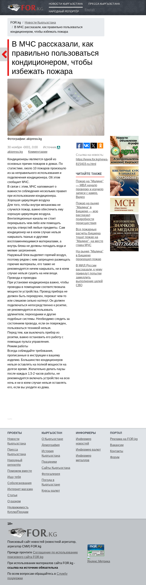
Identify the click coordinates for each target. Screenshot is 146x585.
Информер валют (88, 449)
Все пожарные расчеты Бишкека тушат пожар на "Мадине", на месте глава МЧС (89, 237)
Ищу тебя (14, 477)
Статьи (12, 495)
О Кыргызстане (52, 439)
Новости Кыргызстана (66, 3)
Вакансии (117, 445)
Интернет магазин (20, 489)
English (90, 9)
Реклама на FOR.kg (124, 439)
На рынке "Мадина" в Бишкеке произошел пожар (89, 255)
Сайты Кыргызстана (56, 467)
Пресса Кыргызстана (104, 3)
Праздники (49, 461)
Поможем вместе (19, 470)
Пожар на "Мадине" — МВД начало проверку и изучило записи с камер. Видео (90, 189)
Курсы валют (51, 490)
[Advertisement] (90, 348)
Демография (51, 445)
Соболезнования (19, 483)
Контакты (116, 451)
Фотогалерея (51, 474)
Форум (114, 457)
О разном (14, 501)
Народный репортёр (64, 11)
